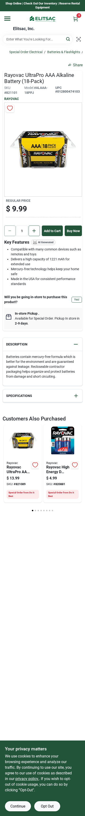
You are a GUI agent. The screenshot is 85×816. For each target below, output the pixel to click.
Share (78, 65)
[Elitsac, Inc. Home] (42, 19)
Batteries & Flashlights (63, 52)
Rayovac (11, 99)
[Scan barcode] (79, 39)
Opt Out (47, 806)
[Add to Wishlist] (10, 108)
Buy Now (73, 231)
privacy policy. (27, 778)
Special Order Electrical (25, 52)
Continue (17, 806)
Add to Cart (52, 231)
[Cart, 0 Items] (75, 18)
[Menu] (7, 19)
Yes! (76, 299)
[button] (42, 344)
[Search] (68, 39)
